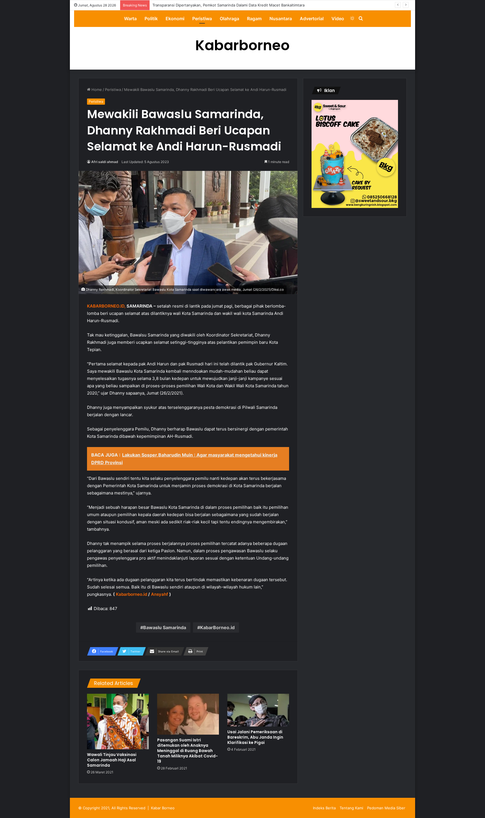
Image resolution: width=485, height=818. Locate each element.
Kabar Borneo (163, 808)
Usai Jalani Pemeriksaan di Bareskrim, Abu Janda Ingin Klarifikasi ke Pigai (255, 737)
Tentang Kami (351, 808)
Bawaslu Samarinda (164, 627)
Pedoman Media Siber (386, 808)
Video (337, 18)
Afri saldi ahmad (104, 162)
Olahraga (229, 18)
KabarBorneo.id (217, 627)
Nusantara (280, 18)
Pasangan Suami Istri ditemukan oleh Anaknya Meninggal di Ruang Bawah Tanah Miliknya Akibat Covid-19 (187, 750)
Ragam (254, 18)
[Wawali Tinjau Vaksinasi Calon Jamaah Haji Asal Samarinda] (118, 722)
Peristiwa (202, 18)
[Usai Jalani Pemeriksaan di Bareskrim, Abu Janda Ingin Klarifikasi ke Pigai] (258, 710)
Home (96, 89)
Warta (130, 18)
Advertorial (312, 18)
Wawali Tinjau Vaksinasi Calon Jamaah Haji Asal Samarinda (111, 760)
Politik (151, 18)
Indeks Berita (324, 808)
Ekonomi (175, 18)
